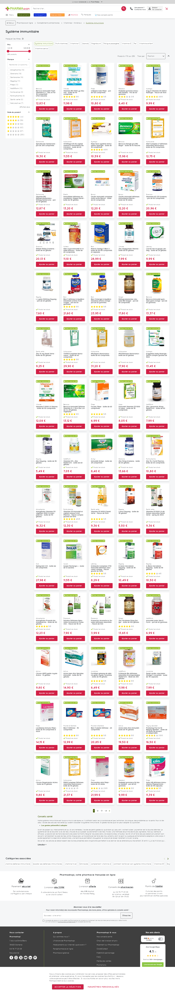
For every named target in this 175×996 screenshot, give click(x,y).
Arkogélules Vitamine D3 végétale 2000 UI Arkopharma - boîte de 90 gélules (45, 514)
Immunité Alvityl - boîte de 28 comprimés (101, 462)
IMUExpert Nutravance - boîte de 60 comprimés (100, 354)
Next (168, 858)
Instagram (16, 957)
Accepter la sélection (68, 987)
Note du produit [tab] (14, 112)
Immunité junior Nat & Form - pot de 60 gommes (156, 621)
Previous (164, 858)
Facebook (11, 957)
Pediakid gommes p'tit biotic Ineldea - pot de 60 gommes (129, 784)
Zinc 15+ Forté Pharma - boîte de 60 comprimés (155, 462)
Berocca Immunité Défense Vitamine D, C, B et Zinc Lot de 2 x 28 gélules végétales (74, 409)
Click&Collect (102, 949)
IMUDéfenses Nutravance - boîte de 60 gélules (129, 354)
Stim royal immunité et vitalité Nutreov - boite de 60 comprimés (73, 250)
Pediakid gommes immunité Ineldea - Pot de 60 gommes (128, 92)
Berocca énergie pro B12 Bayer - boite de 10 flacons (129, 144)
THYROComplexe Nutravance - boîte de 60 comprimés (73, 355)
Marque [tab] (10, 59)
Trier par (141, 56)
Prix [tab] (8, 45)
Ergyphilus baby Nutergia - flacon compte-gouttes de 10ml (157, 355)
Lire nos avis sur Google (153, 964)
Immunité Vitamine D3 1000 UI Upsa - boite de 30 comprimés (129, 408)
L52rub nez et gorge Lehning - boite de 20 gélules (156, 249)
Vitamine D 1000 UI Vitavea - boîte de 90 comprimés (47, 407)
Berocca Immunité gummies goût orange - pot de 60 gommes (156, 300)
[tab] (18, 39)
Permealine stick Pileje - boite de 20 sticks (100, 783)
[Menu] (163, 937)
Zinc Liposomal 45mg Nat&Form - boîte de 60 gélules (155, 408)
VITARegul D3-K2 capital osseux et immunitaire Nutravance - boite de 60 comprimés (73, 146)
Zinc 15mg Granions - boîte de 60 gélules (129, 462)
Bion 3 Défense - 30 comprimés (71, 729)
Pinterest (35, 957)
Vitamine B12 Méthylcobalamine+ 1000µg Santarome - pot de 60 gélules (46, 199)
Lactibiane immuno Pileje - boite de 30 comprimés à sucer (46, 729)
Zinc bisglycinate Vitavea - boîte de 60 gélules (129, 249)
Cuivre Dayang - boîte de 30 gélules (129, 512)
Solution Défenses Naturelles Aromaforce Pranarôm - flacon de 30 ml (73, 622)
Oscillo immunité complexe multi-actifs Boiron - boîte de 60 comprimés (101, 198)
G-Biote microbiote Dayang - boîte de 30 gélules (154, 567)
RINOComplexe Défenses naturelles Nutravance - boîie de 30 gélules (73, 784)
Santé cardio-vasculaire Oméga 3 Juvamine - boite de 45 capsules (156, 675)
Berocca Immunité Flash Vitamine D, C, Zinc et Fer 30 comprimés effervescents (46, 93)
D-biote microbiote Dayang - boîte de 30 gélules (127, 567)
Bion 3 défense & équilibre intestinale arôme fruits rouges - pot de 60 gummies (73, 301)
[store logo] (17, 9)
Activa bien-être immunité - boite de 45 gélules (129, 729)
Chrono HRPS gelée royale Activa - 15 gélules (46, 674)
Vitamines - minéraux (73, 23)
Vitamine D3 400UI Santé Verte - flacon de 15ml (101, 512)
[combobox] (79, 9)
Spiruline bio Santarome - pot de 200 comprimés (46, 144)
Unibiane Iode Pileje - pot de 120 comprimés (101, 91)
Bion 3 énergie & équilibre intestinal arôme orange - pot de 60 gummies (101, 300)
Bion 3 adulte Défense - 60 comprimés (101, 729)
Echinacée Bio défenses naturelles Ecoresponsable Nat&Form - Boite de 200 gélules (129, 676)
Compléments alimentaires (48, 23)
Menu (11, 15)
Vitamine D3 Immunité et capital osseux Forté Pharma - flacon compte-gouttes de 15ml (73, 514)
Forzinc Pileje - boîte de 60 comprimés (101, 407)
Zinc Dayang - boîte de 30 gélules (46, 462)
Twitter (21, 957)
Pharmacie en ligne (25, 23)
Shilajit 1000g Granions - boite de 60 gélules (45, 249)
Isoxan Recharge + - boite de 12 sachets (73, 567)
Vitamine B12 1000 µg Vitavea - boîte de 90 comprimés (74, 92)
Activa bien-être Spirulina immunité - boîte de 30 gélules (73, 675)
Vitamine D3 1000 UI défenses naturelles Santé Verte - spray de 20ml (155, 513)
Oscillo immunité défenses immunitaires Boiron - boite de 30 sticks (129, 198)
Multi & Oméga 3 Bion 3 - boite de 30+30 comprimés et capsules (101, 250)
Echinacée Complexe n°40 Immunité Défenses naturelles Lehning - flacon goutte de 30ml (101, 568)
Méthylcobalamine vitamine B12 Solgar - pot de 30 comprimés (128, 300)
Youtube (25, 957)
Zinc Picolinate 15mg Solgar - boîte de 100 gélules (129, 621)
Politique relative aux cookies (61, 981)
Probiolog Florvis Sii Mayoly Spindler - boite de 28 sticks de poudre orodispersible (156, 730)
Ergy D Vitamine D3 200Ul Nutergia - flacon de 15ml (156, 91)
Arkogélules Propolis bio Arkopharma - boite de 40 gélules (46, 622)
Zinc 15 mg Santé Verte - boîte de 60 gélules (45, 354)
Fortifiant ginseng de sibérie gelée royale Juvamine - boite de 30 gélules (101, 675)
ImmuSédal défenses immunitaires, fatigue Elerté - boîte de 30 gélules (74, 198)
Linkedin (30, 957)
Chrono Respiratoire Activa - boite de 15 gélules (47, 783)
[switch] (160, 939)
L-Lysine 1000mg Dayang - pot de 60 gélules (46, 300)
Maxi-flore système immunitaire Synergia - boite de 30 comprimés (101, 145)
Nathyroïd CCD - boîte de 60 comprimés (46, 567)
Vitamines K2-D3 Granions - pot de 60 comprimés (156, 197)
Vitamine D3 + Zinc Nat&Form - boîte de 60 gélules (72, 462)
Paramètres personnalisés (103, 987)
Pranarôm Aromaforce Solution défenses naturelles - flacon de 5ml (101, 622)
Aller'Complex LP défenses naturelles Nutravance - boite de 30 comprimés (156, 145)
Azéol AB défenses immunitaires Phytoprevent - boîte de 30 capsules (156, 784)
